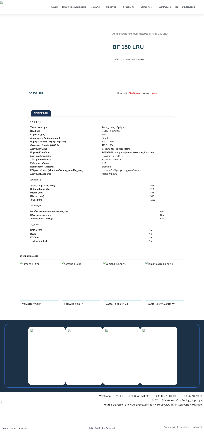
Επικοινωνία (188, 7)
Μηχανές (111, 7)
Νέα (176, 7)
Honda (154, 93)
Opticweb (197, 427)
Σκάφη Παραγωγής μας (74, 7)
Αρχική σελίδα (119, 34)
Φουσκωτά (128, 7)
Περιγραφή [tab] (41, 113)
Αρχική (54, 7)
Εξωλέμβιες (146, 34)
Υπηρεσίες (146, 7)
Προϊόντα (95, 7)
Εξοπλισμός (164, 7)
